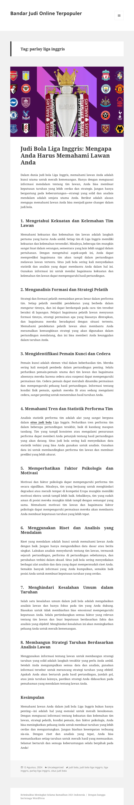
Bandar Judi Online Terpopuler (46, 13)
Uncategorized (56, 767)
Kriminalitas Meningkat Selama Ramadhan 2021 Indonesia (53, 794)
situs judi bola (40, 422)
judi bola (73, 767)
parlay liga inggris (40, 770)
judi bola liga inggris (91, 767)
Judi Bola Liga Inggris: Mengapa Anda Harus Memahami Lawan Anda (66, 155)
